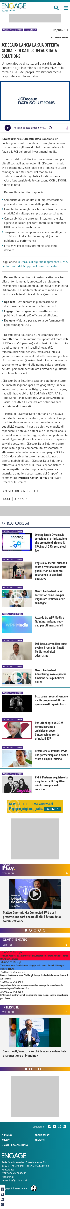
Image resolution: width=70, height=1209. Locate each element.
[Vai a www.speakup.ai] (67, 128)
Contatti (40, 1140)
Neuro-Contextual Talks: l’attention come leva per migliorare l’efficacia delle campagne (50, 597)
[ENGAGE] (14, 6)
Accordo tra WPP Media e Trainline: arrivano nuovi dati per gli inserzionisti (49, 621)
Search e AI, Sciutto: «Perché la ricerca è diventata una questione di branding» (34, 1053)
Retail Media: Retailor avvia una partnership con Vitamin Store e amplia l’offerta (51, 755)
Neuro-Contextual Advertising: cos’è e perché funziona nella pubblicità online (50, 676)
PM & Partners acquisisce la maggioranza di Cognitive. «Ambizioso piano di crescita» (51, 783)
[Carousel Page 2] (30, 930)
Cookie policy (42, 1135)
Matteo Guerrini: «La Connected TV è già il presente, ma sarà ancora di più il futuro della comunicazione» (32, 916)
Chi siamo (7, 1135)
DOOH (7, 499)
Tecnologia (30, 30)
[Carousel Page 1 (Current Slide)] (26, 930)
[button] (66, 8)
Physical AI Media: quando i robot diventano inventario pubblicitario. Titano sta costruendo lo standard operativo (51, 571)
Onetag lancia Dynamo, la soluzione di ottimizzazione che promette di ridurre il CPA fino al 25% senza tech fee (51, 542)
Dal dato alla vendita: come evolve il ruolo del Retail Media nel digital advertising (51, 649)
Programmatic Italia (12, 30)
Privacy (6, 1140)
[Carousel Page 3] (35, 930)
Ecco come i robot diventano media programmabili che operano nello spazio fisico (51, 700)
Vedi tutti (8, 873)
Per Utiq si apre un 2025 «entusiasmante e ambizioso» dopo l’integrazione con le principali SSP (49, 730)
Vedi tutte (8, 1012)
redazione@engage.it (14, 1172)
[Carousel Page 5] (44, 930)
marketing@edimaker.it (15, 1180)
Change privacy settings (15, 1145)
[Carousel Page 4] (39, 930)
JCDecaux (20, 499)
